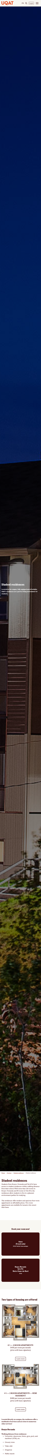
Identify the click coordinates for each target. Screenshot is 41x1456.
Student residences (19, 1173)
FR (23, 3)
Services (9, 1173)
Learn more (20, 1244)
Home (3, 1173)
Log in (31, 3)
